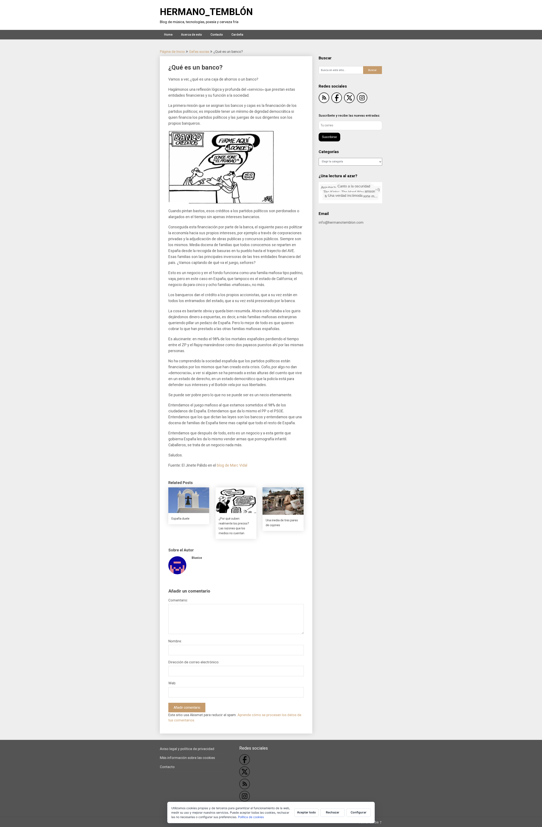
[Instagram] (362, 98)
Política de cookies (251, 817)
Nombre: (175, 641)
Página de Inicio (172, 51)
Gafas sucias (199, 51)
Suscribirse (329, 137)
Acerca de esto (191, 34)
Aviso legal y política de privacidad (187, 749)
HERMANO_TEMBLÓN (206, 11)
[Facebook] (336, 98)
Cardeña (237, 34)
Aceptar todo (306, 812)
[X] (349, 98)
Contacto (216, 34)
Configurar (358, 812)
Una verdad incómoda (350, 192)
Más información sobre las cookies (187, 758)
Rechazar (332, 812)
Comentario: (178, 600)
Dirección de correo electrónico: (193, 662)
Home (168, 34)
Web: (172, 683)
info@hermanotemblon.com (341, 222)
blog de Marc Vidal (232, 465)
